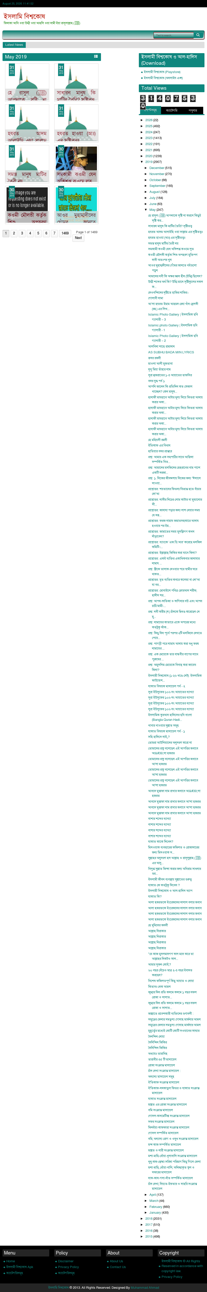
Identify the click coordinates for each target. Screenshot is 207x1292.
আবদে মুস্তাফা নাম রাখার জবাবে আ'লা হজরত (174, 801)
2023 (149, 138)
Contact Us (118, 1267)
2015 (149, 1236)
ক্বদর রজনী (154, 358)
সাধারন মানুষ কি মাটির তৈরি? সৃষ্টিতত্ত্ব (76, 96)
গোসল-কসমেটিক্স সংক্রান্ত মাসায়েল (169, 1116)
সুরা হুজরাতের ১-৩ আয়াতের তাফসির (170, 375)
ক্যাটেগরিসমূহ (14, 1273)
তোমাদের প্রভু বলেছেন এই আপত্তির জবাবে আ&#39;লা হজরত (173, 751)
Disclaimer (65, 1261)
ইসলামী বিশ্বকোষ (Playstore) (162, 72)
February (156, 1207)
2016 (149, 1231)
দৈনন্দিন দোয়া (156, 1036)
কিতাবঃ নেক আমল (159, 986)
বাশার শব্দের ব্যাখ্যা (159, 819)
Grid (89, 56)
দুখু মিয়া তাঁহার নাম (159, 369)
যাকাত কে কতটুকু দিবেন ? (164, 885)
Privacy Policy (68, 1267)
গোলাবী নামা (155, 298)
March (154, 1201)
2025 (149, 126)
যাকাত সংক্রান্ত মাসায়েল (162, 1099)
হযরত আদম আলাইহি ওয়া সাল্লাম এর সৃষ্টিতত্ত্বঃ (27, 140)
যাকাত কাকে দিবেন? (160, 841)
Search (198, 35)
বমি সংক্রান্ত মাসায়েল (160, 1110)
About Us (116, 1261)
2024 (149, 132)
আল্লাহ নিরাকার (157, 931)
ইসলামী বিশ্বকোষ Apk (19, 1267)
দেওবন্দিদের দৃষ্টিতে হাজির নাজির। (168, 292)
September (157, 186)
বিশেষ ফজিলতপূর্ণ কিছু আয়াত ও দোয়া (171, 981)
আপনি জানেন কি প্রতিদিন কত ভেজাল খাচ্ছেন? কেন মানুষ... (170, 389)
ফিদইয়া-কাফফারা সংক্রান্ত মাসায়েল (168, 1127)
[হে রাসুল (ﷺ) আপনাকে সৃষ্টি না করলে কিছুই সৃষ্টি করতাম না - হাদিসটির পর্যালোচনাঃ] (27, 82)
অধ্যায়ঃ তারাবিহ (157, 1053)
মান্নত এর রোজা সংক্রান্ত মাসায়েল (167, 1104)
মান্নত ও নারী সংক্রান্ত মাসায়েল (166, 1150)
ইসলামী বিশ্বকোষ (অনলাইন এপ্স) (163, 78)
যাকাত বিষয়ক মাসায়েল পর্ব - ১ (166, 731)
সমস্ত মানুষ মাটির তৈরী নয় (163, 243)
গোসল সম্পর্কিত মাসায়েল (163, 1133)
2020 (149, 156)
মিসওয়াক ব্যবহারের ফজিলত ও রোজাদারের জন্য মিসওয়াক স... (173, 850)
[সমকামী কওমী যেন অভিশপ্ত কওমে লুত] (76, 164)
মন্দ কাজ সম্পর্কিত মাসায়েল (164, 1144)
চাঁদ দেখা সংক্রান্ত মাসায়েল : (164, 1071)
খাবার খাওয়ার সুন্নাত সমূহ (163, 725)
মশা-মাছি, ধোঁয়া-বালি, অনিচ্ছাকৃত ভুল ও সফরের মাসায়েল (171, 1170)
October (155, 180)
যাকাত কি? (155, 896)
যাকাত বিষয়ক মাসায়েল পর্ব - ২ (166, 686)
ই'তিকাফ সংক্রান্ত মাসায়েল (163, 1082)
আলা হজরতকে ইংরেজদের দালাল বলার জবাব (175, 902)
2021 (149, 150)
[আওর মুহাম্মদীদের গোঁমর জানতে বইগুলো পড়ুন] (76, 205)
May (153, 210)
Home (10, 1261)
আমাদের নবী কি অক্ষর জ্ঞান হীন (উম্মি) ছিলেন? (175, 276)
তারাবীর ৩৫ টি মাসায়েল (162, 1059)
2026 (149, 120)
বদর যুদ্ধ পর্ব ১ (156, 381)
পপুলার (193, 110)
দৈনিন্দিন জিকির (157, 1042)
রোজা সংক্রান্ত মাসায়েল (161, 1065)
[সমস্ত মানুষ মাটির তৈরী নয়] (27, 164)
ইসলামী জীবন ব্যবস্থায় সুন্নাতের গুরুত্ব (170, 879)
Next (78, 238)
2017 (149, 1224)
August (155, 192)
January (155, 1212)
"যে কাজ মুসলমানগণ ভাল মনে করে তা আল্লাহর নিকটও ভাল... (171, 956)
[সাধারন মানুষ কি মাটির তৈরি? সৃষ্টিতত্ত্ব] (76, 82)
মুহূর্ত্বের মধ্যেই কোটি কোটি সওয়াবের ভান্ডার (173, 1031)
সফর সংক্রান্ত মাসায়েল (161, 1121)
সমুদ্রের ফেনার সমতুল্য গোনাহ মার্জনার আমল (174, 1019)
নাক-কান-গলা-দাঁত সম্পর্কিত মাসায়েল (170, 1178)
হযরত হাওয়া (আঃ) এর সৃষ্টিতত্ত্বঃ (76, 137)
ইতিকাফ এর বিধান (159, 445)
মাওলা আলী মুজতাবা (160, 363)
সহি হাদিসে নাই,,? (159, 737)
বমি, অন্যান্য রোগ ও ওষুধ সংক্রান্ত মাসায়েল (173, 1139)
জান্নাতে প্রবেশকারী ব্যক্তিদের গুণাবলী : (171, 1013)
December (157, 168)
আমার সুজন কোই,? (159, 964)
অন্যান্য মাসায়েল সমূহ (161, 1076)
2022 (149, 144)
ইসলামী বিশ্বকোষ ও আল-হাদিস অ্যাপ (170, 891)
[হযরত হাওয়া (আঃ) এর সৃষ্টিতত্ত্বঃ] (76, 123)
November (157, 174)
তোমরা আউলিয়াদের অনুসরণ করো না (170, 742)
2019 (149, 162)
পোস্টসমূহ (150, 110)
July (152, 198)
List (95, 56)
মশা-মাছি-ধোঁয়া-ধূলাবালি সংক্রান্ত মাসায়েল (172, 1156)
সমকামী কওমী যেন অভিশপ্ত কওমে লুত (76, 178)
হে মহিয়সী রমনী (157, 440)
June (153, 204)
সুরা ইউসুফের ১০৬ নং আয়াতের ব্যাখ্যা (171, 692)
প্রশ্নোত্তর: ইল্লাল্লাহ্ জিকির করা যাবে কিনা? (172, 553)
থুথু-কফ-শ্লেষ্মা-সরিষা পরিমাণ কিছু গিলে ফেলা (174, 1162)
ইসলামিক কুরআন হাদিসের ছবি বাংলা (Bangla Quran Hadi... (170, 717)
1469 (65, 233)
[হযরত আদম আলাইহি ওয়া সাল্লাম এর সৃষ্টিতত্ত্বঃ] (27, 123)
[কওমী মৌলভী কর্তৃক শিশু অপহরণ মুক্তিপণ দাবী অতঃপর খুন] (27, 205)
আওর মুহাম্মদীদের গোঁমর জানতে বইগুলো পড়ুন (76, 222)
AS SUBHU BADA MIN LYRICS (171, 352)
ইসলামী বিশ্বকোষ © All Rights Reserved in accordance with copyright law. (182, 1266)
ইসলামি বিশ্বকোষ (24, 16)
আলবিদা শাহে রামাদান (161, 346)
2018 (149, 1218)
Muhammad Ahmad (145, 1287)
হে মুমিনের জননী (158, 925)
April (153, 1195)
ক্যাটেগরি (171, 110)
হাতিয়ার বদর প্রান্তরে (160, 451)
